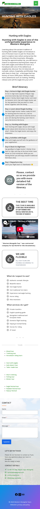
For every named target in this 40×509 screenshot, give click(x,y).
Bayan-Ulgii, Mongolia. (25, 470)
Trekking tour (11, 353)
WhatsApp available (14, 478)
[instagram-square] (20, 494)
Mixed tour (10, 351)
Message (5, 426)
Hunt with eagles (12, 363)
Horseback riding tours (14, 355)
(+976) (9, 475)
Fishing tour (10, 377)
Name (4, 409)
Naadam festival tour (13, 389)
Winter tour (10, 379)
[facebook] (16, 494)
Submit (6, 442)
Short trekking (11, 375)
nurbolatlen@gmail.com (15, 472)
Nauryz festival (11, 391)
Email (4, 417)
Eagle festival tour (12, 386)
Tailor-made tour (12, 367)
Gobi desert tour (12, 365)
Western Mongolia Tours (22, 502)
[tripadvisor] (23, 494)
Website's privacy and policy (20, 505)
